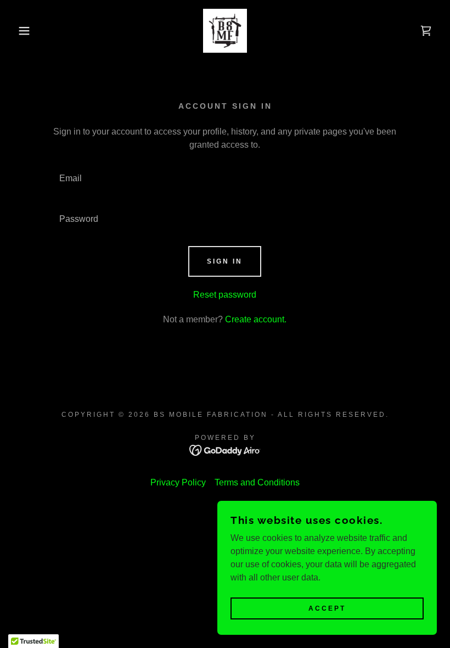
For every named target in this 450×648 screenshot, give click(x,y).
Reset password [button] (224, 294)
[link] (225, 31)
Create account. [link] (255, 319)
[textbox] (224, 178)
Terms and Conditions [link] (257, 482)
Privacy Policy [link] (178, 482)
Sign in (225, 261)
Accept (327, 608)
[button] (22, 31)
